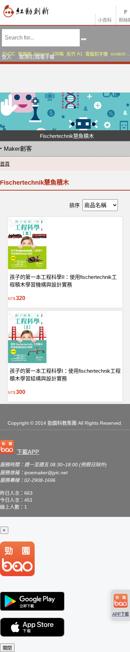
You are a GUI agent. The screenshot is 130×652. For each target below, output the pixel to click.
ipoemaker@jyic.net (46, 472)
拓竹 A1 (75, 53)
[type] (21, 448)
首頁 (5, 164)
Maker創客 (18, 149)
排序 (74, 205)
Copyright (18, 423)
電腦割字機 (96, 53)
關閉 (7, 648)
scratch (118, 53)
